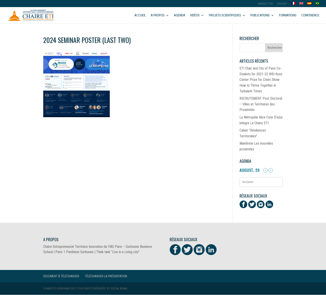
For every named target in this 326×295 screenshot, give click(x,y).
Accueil (140, 15)
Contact (282, 3)
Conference (310, 15)
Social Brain (119, 288)
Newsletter (265, 3)
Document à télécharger (61, 276)
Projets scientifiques (225, 15)
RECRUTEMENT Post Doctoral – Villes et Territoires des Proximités (261, 104)
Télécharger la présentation (106, 276)
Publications (260, 15)
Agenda (179, 15)
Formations (288, 15)
